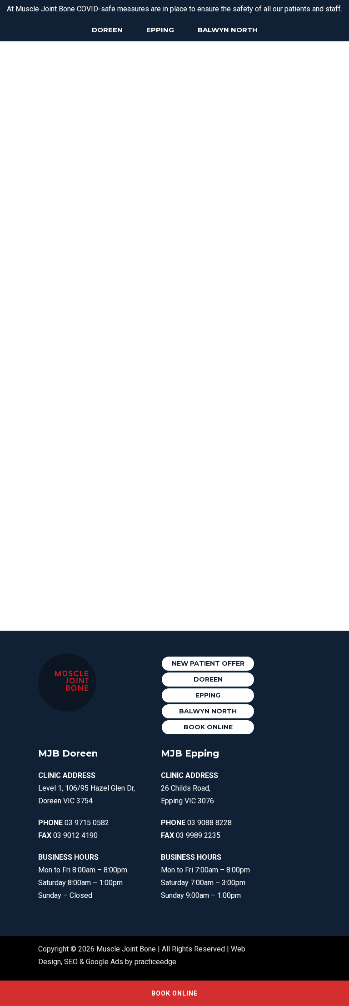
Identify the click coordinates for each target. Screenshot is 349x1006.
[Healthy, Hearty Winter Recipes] (101, 414)
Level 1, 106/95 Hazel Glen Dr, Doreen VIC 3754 (86, 788)
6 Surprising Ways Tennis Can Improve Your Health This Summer (228, 169)
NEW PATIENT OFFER (208, 663)
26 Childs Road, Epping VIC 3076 (189, 788)
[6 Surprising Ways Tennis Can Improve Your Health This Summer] (228, 110)
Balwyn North (228, 29)
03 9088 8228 (209, 822)
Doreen (107, 29)
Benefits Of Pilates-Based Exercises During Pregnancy (102, 206)
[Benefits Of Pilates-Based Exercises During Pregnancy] (101, 128)
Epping (160, 29)
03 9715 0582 (87, 822)
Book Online (208, 727)
